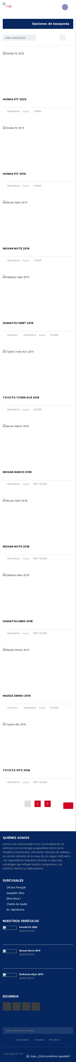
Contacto (39, 1039)
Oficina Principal (15, 887)
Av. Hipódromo (15, 909)
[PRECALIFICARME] (65, 7)
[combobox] (19, 38)
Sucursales (22, 1039)
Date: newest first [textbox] (15, 37)
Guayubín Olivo (15, 893)
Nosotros (54, 1039)
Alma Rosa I (13, 898)
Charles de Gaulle (16, 904)
